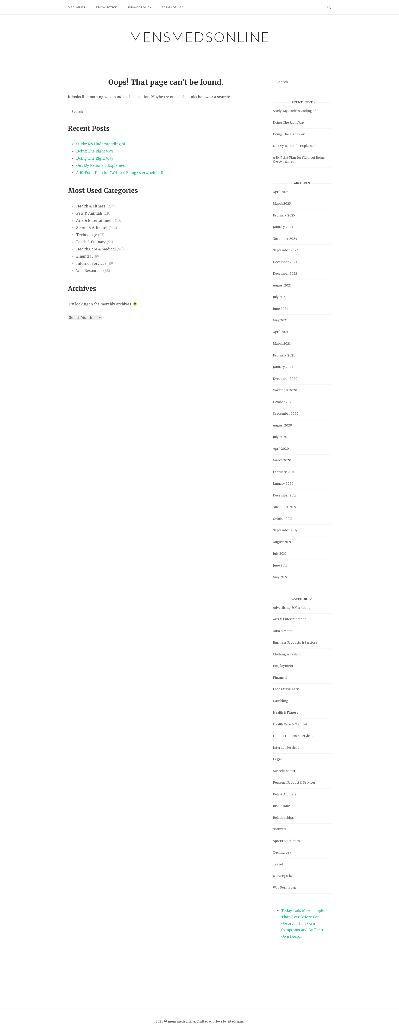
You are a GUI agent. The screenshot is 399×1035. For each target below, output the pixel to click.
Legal (277, 759)
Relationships (283, 818)
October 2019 (282, 519)
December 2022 (285, 274)
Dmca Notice (106, 7)
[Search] (104, 113)
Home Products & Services (293, 736)
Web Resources (89, 270)
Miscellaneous (284, 771)
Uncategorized (284, 876)
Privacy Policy (139, 7)
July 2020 (280, 437)
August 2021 (282, 285)
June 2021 (280, 309)
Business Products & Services (295, 643)
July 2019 (279, 554)
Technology (86, 235)
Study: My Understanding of (100, 144)
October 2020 (283, 402)
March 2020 (282, 460)
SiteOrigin (235, 1021)
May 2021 (280, 320)
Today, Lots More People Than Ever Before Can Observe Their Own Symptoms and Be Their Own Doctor (302, 923)
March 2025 (282, 204)
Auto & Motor (283, 631)
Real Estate (281, 806)
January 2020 (283, 484)
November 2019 (284, 507)
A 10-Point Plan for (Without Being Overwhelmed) (119, 172)
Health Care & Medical (96, 249)
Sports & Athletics (92, 227)
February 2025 (284, 215)
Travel (278, 864)
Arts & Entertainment (95, 220)
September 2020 (286, 414)
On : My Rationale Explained (100, 165)
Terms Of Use (172, 7)
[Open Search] (329, 7)
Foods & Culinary (91, 242)
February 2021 (284, 355)
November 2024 (285, 239)
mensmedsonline (199, 36)
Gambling (280, 701)
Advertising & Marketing (292, 608)
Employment (283, 666)
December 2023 (285, 262)
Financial (84, 256)
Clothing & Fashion (287, 654)
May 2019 (280, 577)
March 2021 (281, 344)
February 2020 (284, 472)
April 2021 (280, 332)
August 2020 (282, 425)
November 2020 (285, 390)
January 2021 (283, 367)
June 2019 (280, 565)
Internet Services (91, 263)
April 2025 (280, 192)
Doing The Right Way (94, 151)
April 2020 (281, 449)
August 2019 (282, 542)
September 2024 (286, 250)
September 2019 (285, 530)
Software (280, 829)
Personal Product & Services (294, 783)
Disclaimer (77, 7)
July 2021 (280, 297)
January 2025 (283, 227)
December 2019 (284, 495)
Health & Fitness (91, 206)
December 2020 (285, 379)
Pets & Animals (89, 213)
